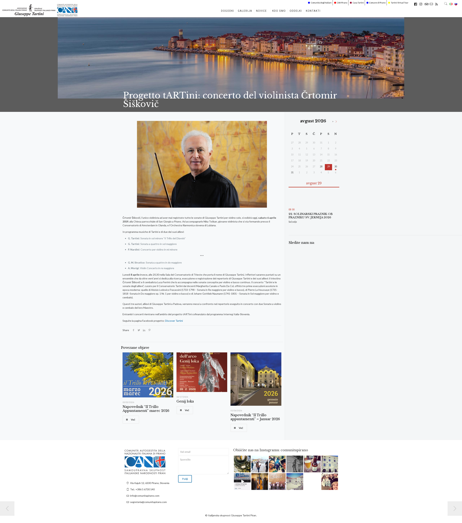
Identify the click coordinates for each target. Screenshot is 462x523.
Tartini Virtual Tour (399, 2)
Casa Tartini (358, 2)
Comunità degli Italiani (321, 2)
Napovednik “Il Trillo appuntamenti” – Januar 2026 (255, 417)
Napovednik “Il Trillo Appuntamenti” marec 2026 (146, 409)
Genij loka (185, 401)
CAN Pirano (342, 2)
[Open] (242, 464)
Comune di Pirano (377, 2)
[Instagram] (248, 470)
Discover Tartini (174, 320)
